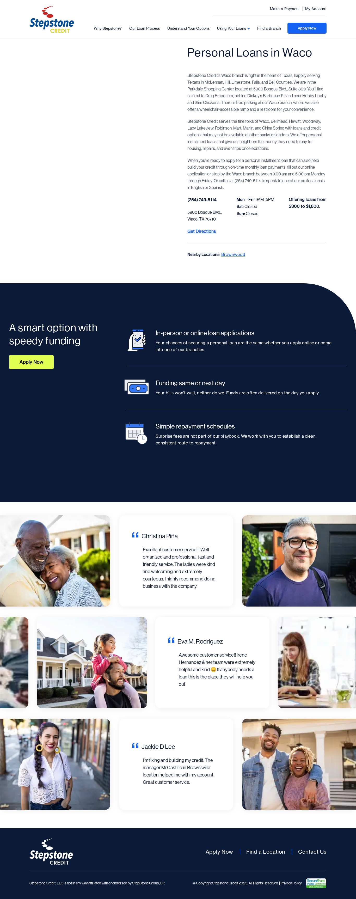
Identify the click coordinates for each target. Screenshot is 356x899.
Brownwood (233, 254)
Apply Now (307, 28)
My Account (316, 9)
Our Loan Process (144, 28)
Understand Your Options (188, 28)
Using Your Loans (231, 28)
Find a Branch (269, 28)
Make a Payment (285, 9)
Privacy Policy (291, 883)
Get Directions (201, 231)
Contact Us (312, 851)
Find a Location (265, 851)
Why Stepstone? (108, 28)
